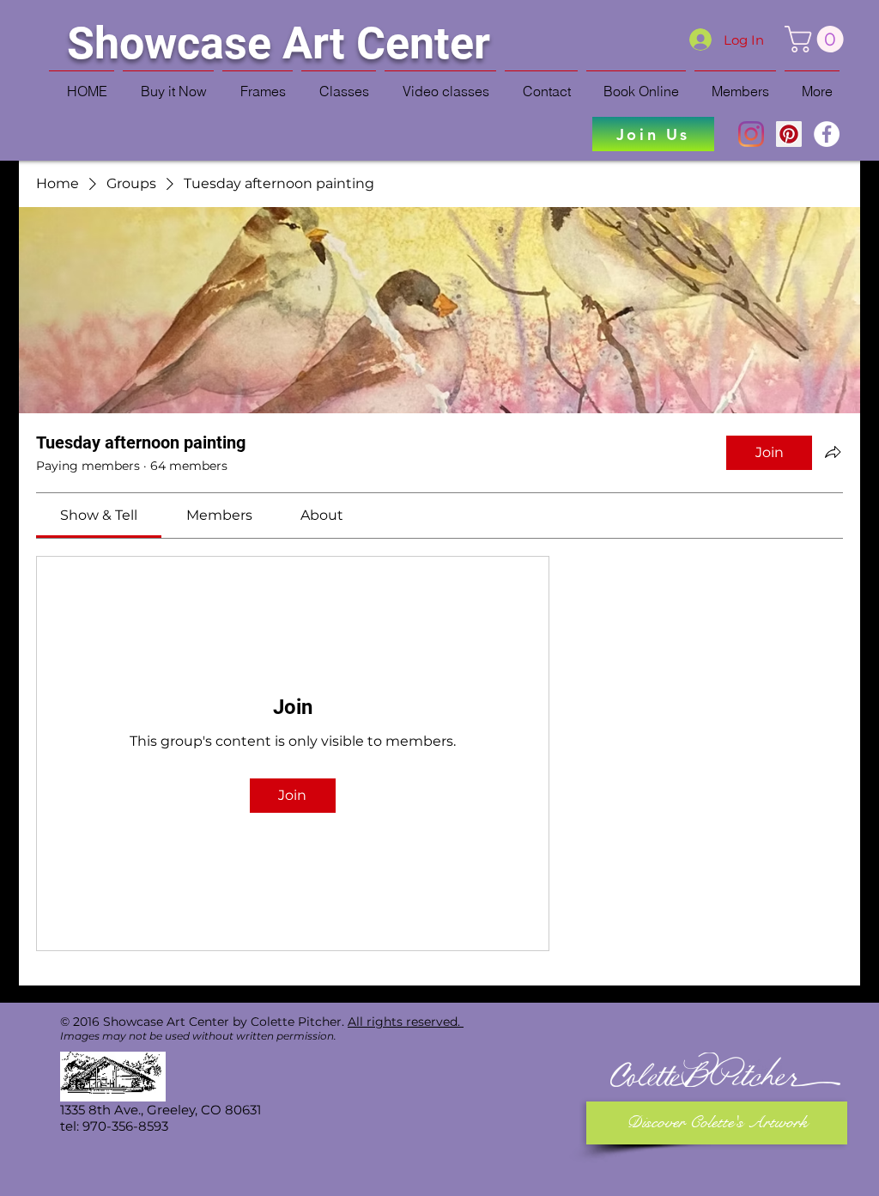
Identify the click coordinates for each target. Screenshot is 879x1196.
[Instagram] (751, 134)
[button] (817, 39)
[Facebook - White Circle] (827, 134)
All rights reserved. (406, 1021)
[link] (98, 515)
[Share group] (832, 452)
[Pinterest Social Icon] (789, 134)
